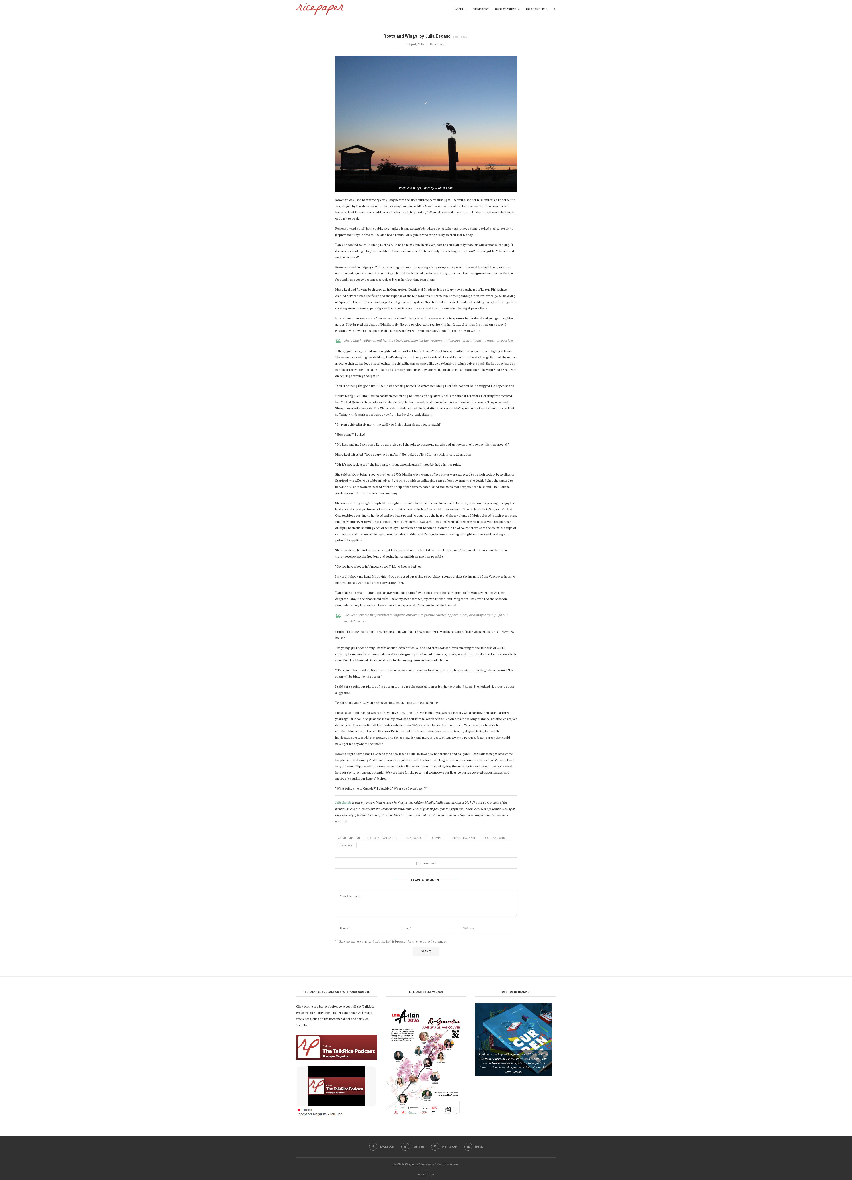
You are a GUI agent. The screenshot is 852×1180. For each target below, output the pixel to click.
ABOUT (459, 9)
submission (346, 845)
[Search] (553, 9)
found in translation (382, 837)
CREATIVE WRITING (505, 9)
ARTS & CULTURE (535, 9)
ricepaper (436, 837)
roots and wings (495, 837)
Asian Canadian (349, 837)
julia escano (413, 837)
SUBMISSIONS (481, 9)
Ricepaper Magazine (463, 837)
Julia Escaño (343, 802)
